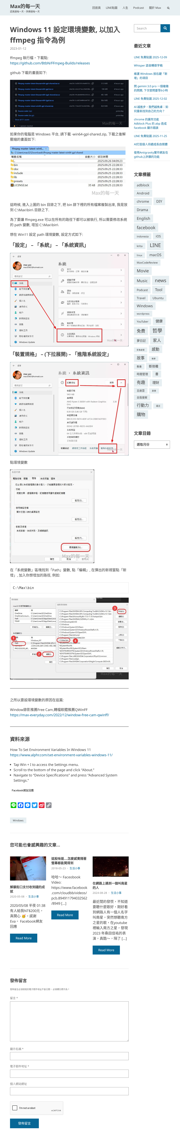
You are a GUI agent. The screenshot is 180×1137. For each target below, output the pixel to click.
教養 (139, 366)
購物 (141, 414)
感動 (155, 349)
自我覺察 (142, 397)
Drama (142, 209)
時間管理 (142, 374)
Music (142, 280)
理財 (155, 382)
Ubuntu (158, 298)
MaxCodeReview (147, 262)
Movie (143, 271)
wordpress (143, 313)
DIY (159, 201)
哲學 (157, 330)
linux (139, 255)
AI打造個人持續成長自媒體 (151, 144)
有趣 (141, 382)
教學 (154, 358)
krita (140, 246)
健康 (159, 321)
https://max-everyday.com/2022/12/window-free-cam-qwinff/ (59, 715)
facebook (146, 227)
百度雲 (141, 390)
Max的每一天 (25, 6)
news (160, 280)
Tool (158, 289)
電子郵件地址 (19, 1066)
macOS (155, 254)
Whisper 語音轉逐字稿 (148, 65)
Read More (24, 938)
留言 (14, 998)
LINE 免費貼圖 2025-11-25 (150, 136)
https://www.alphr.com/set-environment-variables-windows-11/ (61, 755)
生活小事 (33, 896)
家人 (157, 340)
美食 (154, 390)
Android (143, 193)
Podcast (138, 8)
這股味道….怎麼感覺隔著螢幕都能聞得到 (68, 860)
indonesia (143, 236)
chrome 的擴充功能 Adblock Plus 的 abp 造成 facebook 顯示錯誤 (150, 123)
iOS (158, 236)
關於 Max (155, 8)
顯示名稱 (17, 1049)
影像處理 (140, 350)
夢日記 (141, 341)
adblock (143, 185)
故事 (140, 358)
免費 (141, 331)
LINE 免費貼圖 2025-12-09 (150, 57)
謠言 (158, 405)
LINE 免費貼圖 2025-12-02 (150, 99)
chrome (143, 201)
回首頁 (96, 8)
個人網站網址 (18, 1084)
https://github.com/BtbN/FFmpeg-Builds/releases (50, 63)
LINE (155, 245)
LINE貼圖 (111, 8)
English (143, 218)
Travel (141, 298)
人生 (125, 8)
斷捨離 (153, 366)
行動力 (143, 405)
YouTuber (142, 321)
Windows (18, 820)
